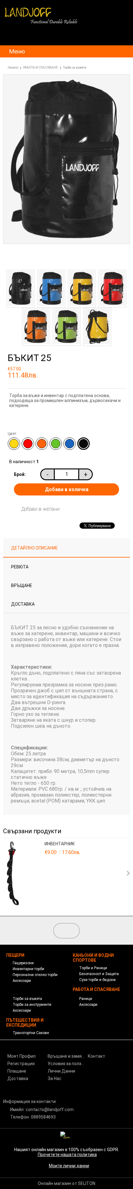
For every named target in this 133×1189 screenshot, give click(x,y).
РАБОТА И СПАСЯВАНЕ (40, 67)
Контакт (96, 1056)
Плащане (16, 1071)
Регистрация (21, 1063)
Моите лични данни (69, 1165)
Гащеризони (23, 963)
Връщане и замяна (67, 1056)
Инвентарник (60, 843)
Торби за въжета (74, 67)
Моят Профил (21, 1056)
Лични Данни (61, 1071)
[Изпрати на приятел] (23, 259)
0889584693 (43, 1116)
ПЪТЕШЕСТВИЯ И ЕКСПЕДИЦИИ (25, 1023)
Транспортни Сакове (31, 1033)
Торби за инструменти (32, 1004)
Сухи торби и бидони (97, 980)
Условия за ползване (67, 1063)
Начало (13, 67)
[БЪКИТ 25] (66, 242)
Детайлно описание (34, 547)
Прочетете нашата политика (67, 1154)
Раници (85, 999)
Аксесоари (22, 981)
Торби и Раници (93, 968)
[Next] (127, 873)
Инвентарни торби (28, 969)
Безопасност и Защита (99, 974)
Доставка (23, 604)
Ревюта (19, 566)
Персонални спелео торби (35, 975)
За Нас (55, 1078)
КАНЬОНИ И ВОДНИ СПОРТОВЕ (93, 958)
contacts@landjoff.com (50, 1109)
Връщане (21, 585)
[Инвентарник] (25, 873)
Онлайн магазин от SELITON (66, 1183)
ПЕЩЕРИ (15, 955)
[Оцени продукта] (52, 259)
